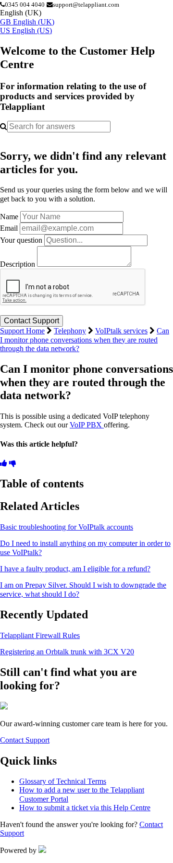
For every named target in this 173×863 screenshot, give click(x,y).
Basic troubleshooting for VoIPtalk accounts (66, 527)
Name (9, 217)
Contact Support (24, 740)
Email (9, 228)
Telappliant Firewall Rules (40, 635)
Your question (21, 240)
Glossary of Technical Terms (62, 781)
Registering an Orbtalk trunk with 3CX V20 (67, 652)
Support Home (22, 331)
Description (17, 264)
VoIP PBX (87, 425)
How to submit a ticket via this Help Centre (84, 808)
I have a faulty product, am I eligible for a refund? (75, 569)
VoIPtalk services (121, 331)
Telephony (70, 331)
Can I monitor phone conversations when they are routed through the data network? (84, 340)
